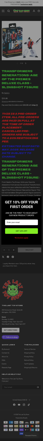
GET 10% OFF (21, 231)
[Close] (39, 199)
